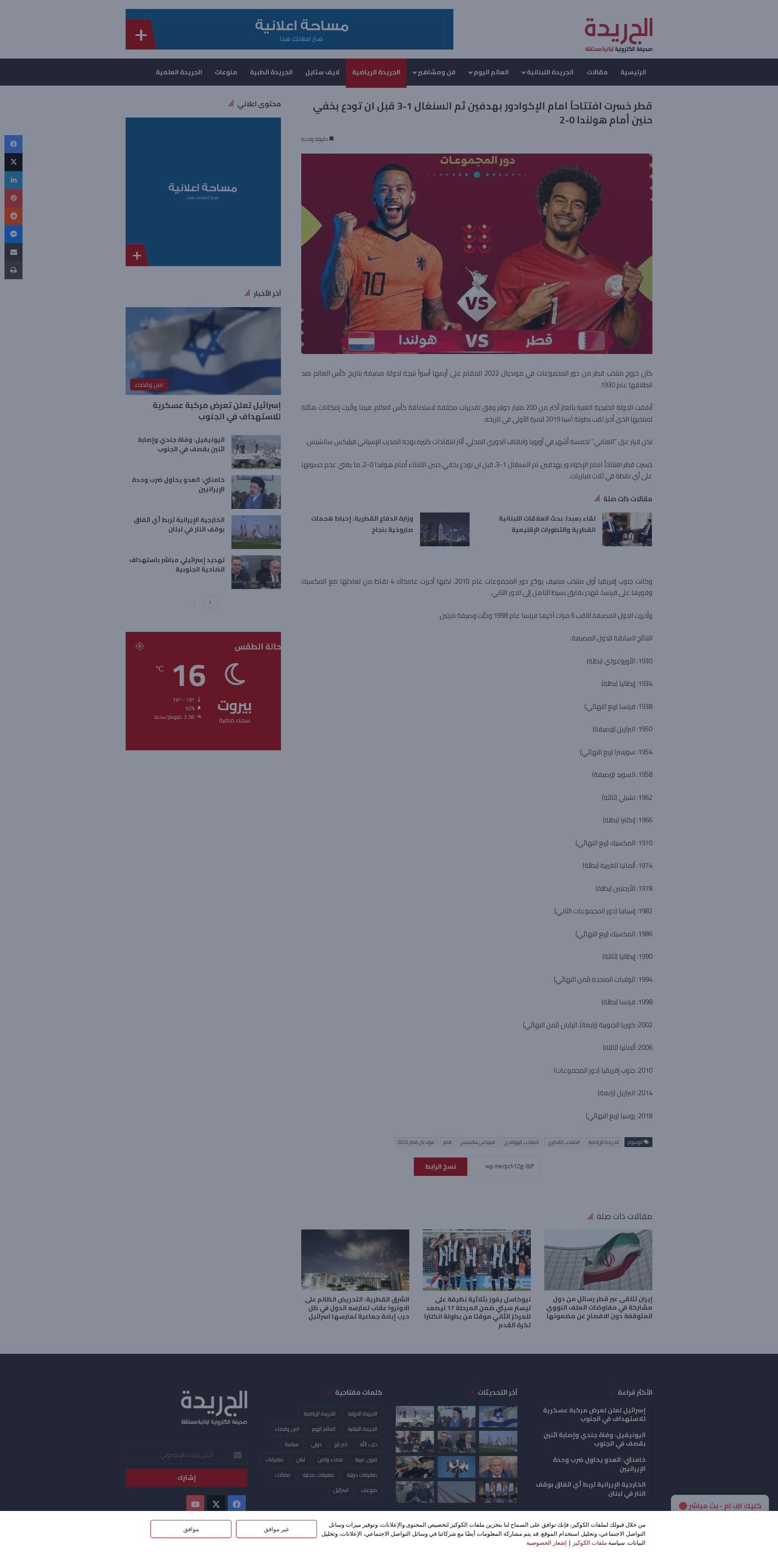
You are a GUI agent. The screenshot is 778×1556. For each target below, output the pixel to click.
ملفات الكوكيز (590, 1542)
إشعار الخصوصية (546, 1542)
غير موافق (276, 1529)
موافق (191, 1529)
